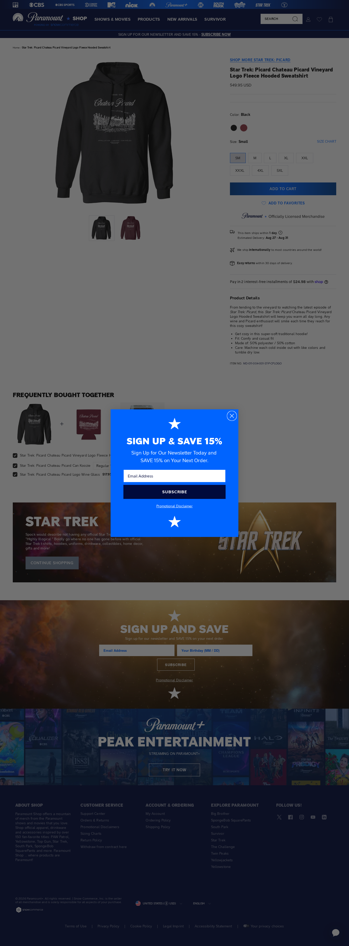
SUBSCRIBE (174, 491)
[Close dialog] (231, 415)
